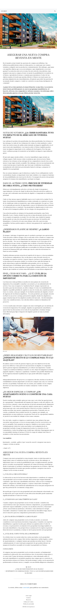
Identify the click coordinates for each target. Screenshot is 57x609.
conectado (26, 587)
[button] (55, 11)
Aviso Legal (28, 595)
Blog (29, 567)
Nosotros (28, 599)
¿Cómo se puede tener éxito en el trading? (29, 569)
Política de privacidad (28, 604)
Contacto (28, 597)
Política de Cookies (28, 602)
